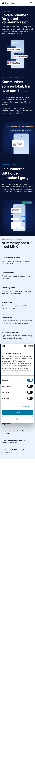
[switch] (30, 386)
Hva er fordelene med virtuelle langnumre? (13, 432)
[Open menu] (31, 3)
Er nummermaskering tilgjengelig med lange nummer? (14, 441)
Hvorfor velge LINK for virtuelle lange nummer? (13, 451)
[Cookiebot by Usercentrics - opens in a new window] (25, 346)
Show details (24, 406)
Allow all (18, 412)
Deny (17, 419)
